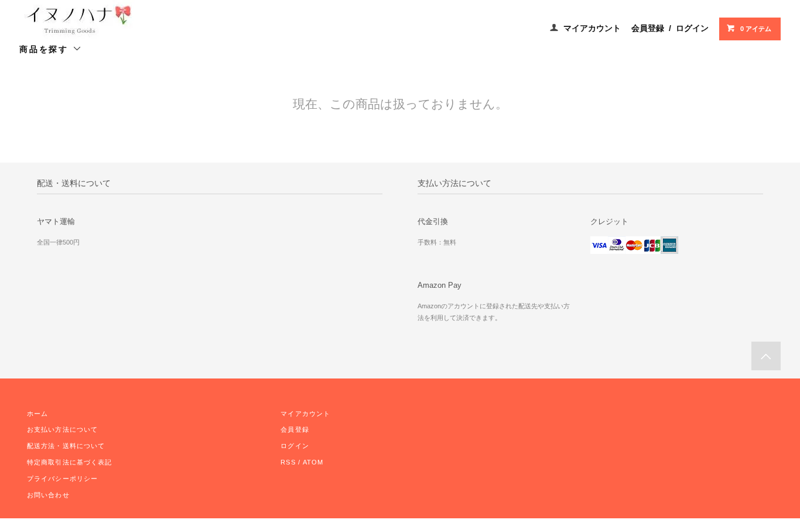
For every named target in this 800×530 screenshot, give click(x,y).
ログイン (692, 28)
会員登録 (647, 28)
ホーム (37, 413)
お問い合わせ (48, 494)
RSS (288, 462)
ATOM (313, 462)
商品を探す (46, 49)
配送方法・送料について (66, 445)
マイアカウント (592, 28)
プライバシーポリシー (62, 478)
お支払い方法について (62, 429)
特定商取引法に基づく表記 (69, 462)
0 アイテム (755, 28)
